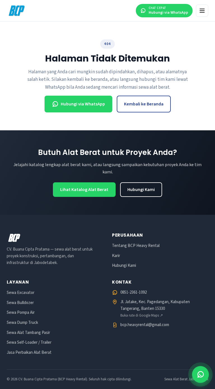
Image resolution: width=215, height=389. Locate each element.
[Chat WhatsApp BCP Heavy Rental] (200, 374)
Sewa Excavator (20, 293)
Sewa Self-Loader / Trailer (29, 342)
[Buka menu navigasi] (202, 10)
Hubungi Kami (141, 190)
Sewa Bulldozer (20, 303)
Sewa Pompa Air (21, 312)
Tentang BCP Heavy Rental (136, 246)
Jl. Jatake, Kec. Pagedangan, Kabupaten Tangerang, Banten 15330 (155, 308)
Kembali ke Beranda (143, 104)
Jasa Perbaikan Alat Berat (29, 352)
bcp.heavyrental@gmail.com (144, 325)
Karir (116, 256)
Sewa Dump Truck (22, 323)
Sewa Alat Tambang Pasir (28, 333)
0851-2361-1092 (133, 292)
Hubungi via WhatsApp (83, 104)
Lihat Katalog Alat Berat (84, 190)
